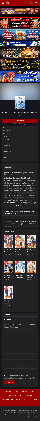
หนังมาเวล (30, 395)
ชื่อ (5, 357)
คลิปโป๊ (18, 400)
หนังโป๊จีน (9, 391)
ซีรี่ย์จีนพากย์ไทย (8, 400)
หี (30, 400)
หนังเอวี (21, 395)
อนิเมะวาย (8, 167)
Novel (5, 136)
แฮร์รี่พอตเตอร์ (11, 395)
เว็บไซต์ (6, 366)
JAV (16, 391)
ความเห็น (7, 331)
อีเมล (22, 357)
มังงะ (32, 391)
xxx (20, 404)
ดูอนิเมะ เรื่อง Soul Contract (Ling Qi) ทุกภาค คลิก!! (20, 204)
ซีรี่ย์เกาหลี (24, 391)
